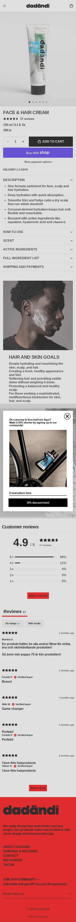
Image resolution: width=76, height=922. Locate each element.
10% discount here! (38, 502)
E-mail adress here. (20, 493)
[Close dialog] (67, 416)
